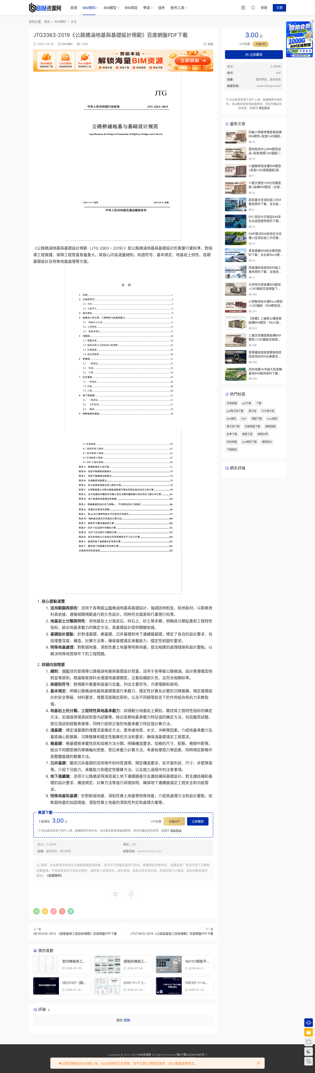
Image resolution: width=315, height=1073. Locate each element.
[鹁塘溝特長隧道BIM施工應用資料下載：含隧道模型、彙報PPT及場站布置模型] (235, 272)
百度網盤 (232, 403)
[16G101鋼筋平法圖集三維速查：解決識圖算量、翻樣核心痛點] (169, 964)
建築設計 (267, 441)
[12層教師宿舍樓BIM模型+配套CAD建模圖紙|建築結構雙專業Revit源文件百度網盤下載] (235, 170)
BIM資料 (89, 8)
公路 (108, 608)
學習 (146, 8)
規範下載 (257, 418)
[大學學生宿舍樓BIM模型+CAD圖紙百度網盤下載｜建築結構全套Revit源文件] (235, 289)
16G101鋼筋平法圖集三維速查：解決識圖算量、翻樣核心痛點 (197, 961)
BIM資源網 (144, 1054)
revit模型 (272, 418)
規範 (66, 671)
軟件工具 (177, 8)
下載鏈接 (232, 449)
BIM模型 (110, 8)
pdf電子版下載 (235, 411)
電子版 (252, 411)
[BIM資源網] (45, 7)
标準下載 (232, 434)
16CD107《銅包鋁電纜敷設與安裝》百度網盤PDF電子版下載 (74, 983)
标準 (189, 621)
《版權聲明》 (54, 875)
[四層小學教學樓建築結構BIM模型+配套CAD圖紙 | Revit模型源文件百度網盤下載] (235, 136)
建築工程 (247, 434)
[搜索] (253, 7)
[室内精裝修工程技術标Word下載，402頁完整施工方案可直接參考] (46, 964)
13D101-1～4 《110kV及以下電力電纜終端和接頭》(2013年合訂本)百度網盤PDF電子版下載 (197, 983)
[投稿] (243, 7)
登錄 (127, 1020)
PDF (243, 418)
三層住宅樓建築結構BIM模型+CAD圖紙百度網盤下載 (265, 339)
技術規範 (232, 441)
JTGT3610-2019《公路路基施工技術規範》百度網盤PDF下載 (171, 933)
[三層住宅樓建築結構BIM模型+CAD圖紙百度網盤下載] (235, 340)
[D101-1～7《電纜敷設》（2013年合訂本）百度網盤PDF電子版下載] (107, 986)
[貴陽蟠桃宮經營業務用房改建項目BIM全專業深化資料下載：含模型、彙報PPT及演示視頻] (235, 357)
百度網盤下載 (252, 426)
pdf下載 (246, 403)
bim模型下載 (249, 441)
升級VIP (174, 821)
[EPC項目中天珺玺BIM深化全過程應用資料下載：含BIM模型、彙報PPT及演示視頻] (235, 221)
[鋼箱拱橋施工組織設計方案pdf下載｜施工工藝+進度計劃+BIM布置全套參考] (107, 964)
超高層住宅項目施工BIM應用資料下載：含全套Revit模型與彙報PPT (265, 204)
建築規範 (270, 426)
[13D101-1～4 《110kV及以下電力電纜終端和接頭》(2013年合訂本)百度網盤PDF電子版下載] (169, 986)
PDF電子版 (267, 411)
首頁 (73, 8)
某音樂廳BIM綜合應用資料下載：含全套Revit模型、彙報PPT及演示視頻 (265, 255)
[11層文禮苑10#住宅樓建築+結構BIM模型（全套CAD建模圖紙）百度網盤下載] (235, 187)
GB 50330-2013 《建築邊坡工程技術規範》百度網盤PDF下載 (75, 933)
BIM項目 (131, 8)
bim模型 (231, 418)
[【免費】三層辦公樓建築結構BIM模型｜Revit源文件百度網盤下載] (235, 323)
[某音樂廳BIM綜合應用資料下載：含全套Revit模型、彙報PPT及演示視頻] (235, 255)
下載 (258, 403)
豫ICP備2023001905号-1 (192, 1054)
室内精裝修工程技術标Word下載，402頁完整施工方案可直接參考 (74, 961)
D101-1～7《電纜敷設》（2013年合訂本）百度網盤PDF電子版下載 (136, 983)
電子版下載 (233, 426)
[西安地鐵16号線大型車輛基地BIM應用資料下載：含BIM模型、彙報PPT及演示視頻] (235, 374)
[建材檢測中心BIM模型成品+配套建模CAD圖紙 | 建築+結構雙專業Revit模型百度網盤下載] (235, 153)
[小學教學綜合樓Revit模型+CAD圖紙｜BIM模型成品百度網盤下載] (235, 306)
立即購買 (198, 821)
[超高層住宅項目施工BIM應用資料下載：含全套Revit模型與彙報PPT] (235, 204)
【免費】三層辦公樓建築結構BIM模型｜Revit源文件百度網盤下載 (265, 322)
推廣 (210, 44)
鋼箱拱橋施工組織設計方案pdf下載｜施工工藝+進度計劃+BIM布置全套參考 (136, 961)
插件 (161, 8)
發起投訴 (176, 830)
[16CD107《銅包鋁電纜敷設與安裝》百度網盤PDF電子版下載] (46, 986)
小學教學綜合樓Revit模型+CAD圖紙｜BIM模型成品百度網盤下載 (266, 306)
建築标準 (263, 434)
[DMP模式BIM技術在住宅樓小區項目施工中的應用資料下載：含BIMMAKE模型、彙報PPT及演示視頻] (235, 238)
